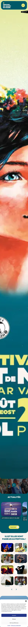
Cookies (8, 625)
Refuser (14, 619)
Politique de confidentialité (16, 625)
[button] (26, 601)
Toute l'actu (13, 527)
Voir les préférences (14, 622)
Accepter (14, 615)
